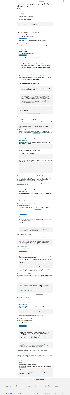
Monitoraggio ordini (18, 387)
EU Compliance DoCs (57, 393)
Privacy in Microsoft (56, 386)
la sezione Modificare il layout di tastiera (32, 270)
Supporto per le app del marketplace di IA (49, 385)
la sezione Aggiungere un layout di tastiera (34, 346)
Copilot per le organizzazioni (8, 385)
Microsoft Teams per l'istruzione (28, 385)
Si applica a (19, 8)
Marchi (47, 393)
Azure (35, 385)
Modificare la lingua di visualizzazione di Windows (31, 180)
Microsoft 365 (7, 387)
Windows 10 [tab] (24, 28)
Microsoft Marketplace (47, 387)
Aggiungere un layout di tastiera (39, 294)
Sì (37, 379)
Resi (16, 386)
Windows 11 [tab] (19, 28)
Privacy (40, 393)
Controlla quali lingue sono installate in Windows (26, 290)
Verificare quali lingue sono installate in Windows (38, 132)
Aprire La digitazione (22, 362)
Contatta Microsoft (37, 393)
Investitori (56, 387)
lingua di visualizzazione (38, 209)
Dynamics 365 (36, 386)
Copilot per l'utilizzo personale (8, 386)
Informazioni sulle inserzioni (51, 393)
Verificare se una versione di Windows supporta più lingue (33, 113)
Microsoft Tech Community (47, 386)
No (42, 379)
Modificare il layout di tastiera (25, 353)
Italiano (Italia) (8, 393)
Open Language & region (22, 38)
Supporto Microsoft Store (18, 385)
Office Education (27, 387)
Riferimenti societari (33, 393)
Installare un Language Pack (36, 133)
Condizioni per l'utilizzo (44, 393)
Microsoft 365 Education (28, 386)
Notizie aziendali (56, 385)
